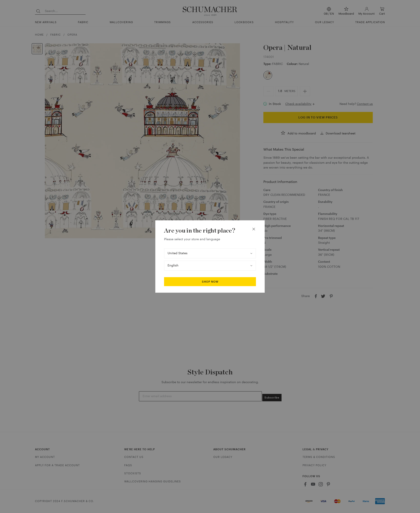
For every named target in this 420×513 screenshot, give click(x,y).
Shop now (210, 281)
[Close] (254, 229)
